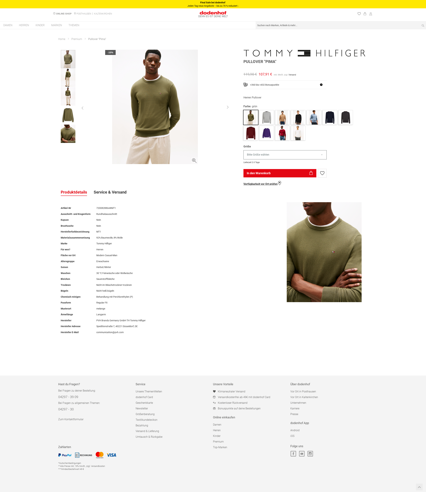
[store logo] (213, 12)
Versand (292, 75)
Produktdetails (74, 192)
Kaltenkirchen (103, 13)
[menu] (213, 25)
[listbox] (304, 154)
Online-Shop (64, 13)
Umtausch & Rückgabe (149, 436)
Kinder (216, 436)
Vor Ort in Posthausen (303, 391)
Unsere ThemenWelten (149, 391)
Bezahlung (142, 425)
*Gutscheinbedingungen (69, 463)
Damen (217, 424)
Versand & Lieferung (147, 431)
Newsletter (142, 408)
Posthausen (84, 13)
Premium (76, 39)
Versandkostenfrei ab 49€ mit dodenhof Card (244, 397)
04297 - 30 (66, 409)
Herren (217, 430)
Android (295, 430)
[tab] (74, 192)
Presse (294, 414)
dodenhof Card (144, 397)
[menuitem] (7, 25)
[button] (82, 108)
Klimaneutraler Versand (231, 391)
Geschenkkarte (144, 402)
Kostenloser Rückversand (232, 402)
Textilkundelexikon (146, 419)
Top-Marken (220, 447)
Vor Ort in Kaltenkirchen (304, 397)
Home (61, 39)
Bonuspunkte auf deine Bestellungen (239, 408)
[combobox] (341, 25)
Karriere (294, 408)
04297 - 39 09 (68, 397)
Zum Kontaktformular (71, 419)
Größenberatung (145, 414)
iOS (292, 436)
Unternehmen (298, 402)
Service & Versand (110, 192)
